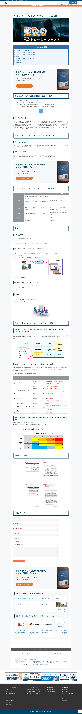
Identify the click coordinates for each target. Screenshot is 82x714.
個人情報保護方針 (65, 695)
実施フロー (17, 56)
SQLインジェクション (21, 382)
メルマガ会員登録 (9, 704)
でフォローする (26, 653)
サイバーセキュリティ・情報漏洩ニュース (13, 695)
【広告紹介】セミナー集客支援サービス (34, 693)
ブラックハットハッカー (34, 598)
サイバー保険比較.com (51, 691)
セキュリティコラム (9, 698)
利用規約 (63, 696)
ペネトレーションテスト (20, 598)
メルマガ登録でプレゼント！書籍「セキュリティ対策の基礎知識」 (43, 5)
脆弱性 (57, 598)
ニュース (71, 4)
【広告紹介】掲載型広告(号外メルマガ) (34, 689)
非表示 (45, 47)
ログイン (66, 2)
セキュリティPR (19, 644)
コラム (76, 4)
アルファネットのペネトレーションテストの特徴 (24, 58)
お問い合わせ (17, 62)
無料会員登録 (73, 2)
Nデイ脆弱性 (18, 604)
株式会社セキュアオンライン (27, 661)
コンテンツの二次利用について (67, 693)
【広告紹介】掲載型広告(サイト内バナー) (34, 691)
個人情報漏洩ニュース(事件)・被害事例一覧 (13, 696)
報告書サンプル (18, 60)
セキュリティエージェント (42, 664)
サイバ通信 (8, 702)
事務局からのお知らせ (66, 691)
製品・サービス (9, 691)
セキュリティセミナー (10, 700)
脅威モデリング (45, 604)
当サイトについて (65, 689)
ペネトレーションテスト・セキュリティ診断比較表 (24, 54)
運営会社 (63, 698)
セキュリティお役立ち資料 (11, 693)
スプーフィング (45, 598)
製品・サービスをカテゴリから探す (63, 4)
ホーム (7, 689)
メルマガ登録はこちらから (24, 85)
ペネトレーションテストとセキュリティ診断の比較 (24, 52)
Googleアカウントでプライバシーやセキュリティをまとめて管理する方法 (61, 609)
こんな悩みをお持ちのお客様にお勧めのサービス (24, 50)
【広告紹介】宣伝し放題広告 (32, 695)
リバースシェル (32, 604)
